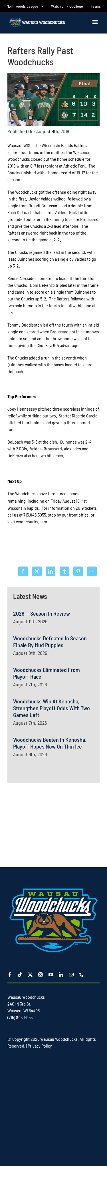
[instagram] (40, 974)
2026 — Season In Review (41, 613)
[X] (37, 571)
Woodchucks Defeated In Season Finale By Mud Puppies (50, 641)
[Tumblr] (64, 571)
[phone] (81, 974)
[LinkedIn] (50, 571)
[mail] (71, 974)
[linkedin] (61, 974)
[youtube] (51, 974)
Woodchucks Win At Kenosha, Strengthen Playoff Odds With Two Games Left (51, 708)
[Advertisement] (53, 824)
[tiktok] (20, 974)
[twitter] (30, 974)
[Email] (92, 571)
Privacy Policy (40, 1045)
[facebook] (9, 974)
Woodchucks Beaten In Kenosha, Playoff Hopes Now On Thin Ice (49, 743)
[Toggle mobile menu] (95, 22)
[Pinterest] (78, 571)
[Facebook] (23, 571)
